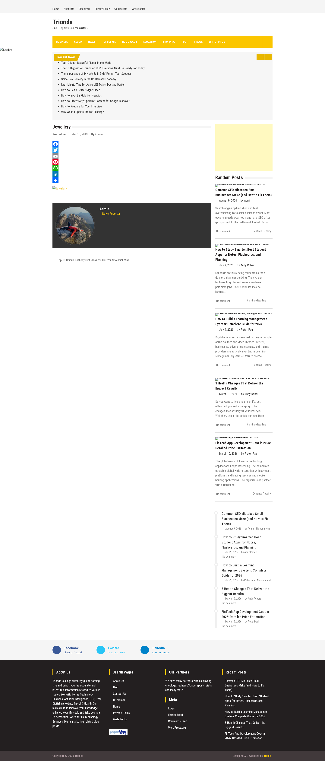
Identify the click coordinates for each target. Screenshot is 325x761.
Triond (267, 756)
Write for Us (138, 9)
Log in (171, 708)
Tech (184, 41)
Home (55, 9)
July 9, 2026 (226, 265)
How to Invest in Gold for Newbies (81, 95)
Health (92, 41)
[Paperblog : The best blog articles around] (118, 734)
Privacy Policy (102, 9)
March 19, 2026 (228, 394)
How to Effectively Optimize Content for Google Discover (95, 101)
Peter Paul (247, 329)
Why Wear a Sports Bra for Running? (82, 112)
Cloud (78, 41)
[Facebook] (131, 144)
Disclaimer (84, 9)
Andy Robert (248, 265)
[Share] (131, 180)
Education (149, 41)
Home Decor (129, 41)
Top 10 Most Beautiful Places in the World (86, 63)
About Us (69, 9)
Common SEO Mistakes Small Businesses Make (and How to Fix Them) (245, 519)
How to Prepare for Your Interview (81, 106)
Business (62, 41)
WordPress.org (177, 727)
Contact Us (120, 9)
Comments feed (177, 721)
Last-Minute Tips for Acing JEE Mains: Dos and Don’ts (93, 84)
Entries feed (175, 715)
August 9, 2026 (228, 200)
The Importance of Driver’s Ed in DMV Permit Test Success (96, 73)
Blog (115, 687)
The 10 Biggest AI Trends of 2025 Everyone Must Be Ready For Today (103, 68)
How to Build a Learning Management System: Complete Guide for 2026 (244, 570)
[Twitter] (131, 150)
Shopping (169, 41)
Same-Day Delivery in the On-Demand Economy (88, 79)
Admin (99, 134)
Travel (198, 41)
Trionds (62, 22)
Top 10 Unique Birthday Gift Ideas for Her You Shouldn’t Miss (93, 260)
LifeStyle (110, 41)
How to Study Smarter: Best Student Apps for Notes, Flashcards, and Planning (240, 254)
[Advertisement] (244, 147)
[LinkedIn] (131, 174)
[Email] (131, 156)
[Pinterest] (131, 162)
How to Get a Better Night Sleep (80, 90)
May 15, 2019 (80, 134)
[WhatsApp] (131, 168)
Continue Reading (262, 231)
